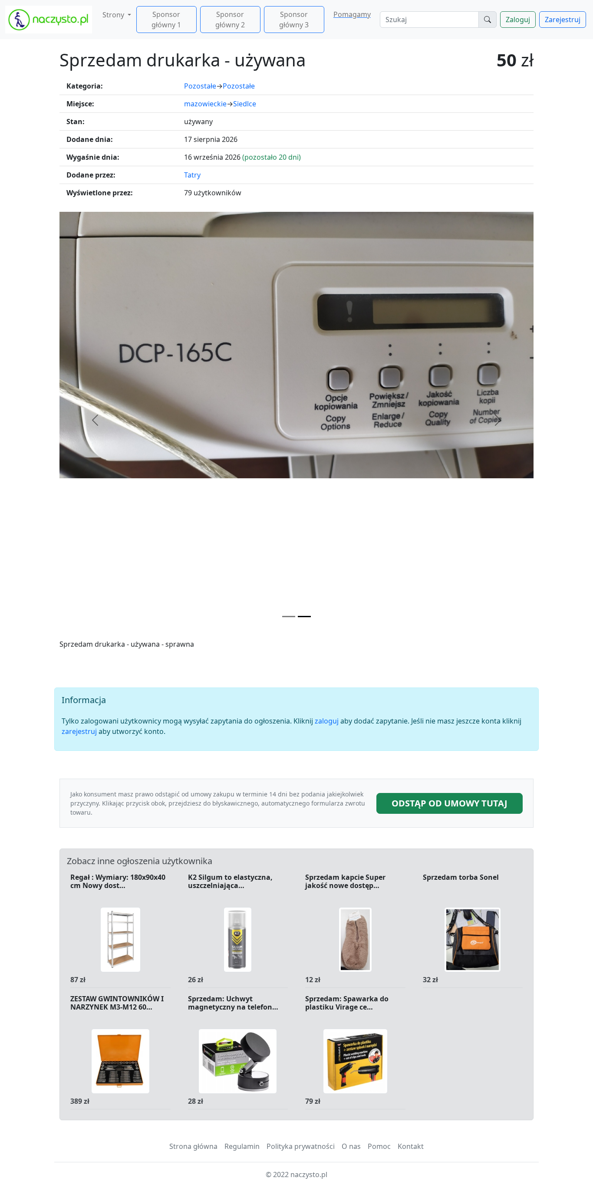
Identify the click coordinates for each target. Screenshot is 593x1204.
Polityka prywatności (301, 1146)
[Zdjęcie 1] (288, 617)
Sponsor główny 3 (294, 20)
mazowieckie (205, 104)
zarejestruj (79, 731)
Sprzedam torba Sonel (461, 877)
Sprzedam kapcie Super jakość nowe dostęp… (345, 881)
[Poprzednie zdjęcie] (95, 420)
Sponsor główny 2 (230, 20)
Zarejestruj (562, 19)
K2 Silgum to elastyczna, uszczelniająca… (230, 881)
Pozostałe (200, 86)
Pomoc (379, 1146)
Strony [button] (114, 15)
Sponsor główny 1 (166, 20)
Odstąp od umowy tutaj (449, 803)
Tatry (192, 175)
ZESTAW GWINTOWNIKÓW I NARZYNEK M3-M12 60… (117, 1003)
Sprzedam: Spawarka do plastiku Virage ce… (347, 1003)
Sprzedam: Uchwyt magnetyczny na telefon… (233, 1003)
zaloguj (327, 721)
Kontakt (411, 1146)
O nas (351, 1146)
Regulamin (242, 1146)
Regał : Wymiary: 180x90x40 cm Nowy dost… (117, 881)
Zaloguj (518, 19)
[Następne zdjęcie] (498, 420)
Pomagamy (352, 14)
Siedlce (244, 104)
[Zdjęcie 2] (304, 617)
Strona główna (193, 1146)
